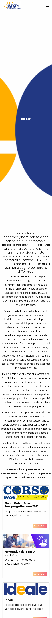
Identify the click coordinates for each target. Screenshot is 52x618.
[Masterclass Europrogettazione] (11, 5)
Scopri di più (40, 526)
